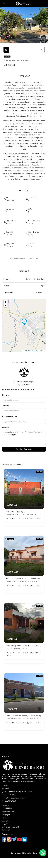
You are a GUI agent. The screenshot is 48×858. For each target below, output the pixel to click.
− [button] (5, 305)
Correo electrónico (9, 417)
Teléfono (5, 406)
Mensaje (5, 427)
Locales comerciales (9, 827)
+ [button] (5, 301)
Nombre (5, 395)
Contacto (5, 806)
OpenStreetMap (33, 351)
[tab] (6, 50)
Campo (4, 815)
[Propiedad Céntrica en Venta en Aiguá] (24, 322)
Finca (4, 824)
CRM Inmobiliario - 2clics (29, 853)
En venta (7, 56)
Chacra (4, 821)
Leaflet (25, 351)
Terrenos (5, 830)
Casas (4, 818)
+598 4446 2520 (10, 795)
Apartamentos (7, 812)
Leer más (5, 786)
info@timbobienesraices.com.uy (16, 798)
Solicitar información (24, 449)
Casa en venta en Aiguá (15, 511)
